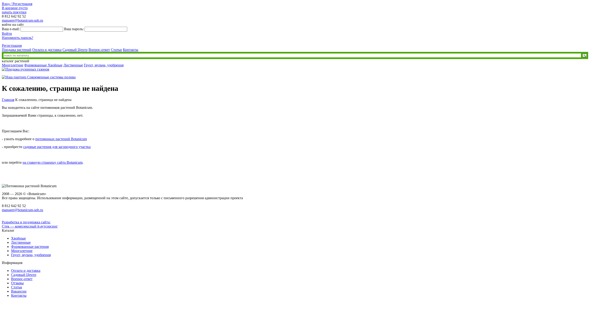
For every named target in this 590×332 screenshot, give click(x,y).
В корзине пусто (15, 8)
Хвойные (55, 65)
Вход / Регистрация (17, 4)
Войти (7, 34)
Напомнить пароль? (17, 38)
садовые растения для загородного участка (57, 147)
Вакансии (19, 291)
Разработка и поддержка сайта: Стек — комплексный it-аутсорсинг (30, 224)
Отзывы (17, 283)
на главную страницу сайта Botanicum (53, 162)
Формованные (36, 65)
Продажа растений (16, 50)
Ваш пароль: (74, 29)
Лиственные (73, 65)
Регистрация (12, 45)
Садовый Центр (75, 50)
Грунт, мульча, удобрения (104, 65)
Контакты (130, 50)
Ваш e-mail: (11, 29)
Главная (8, 100)
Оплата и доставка (47, 50)
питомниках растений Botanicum (61, 139)
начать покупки (14, 12)
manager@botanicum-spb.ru (22, 20)
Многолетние (12, 65)
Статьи (116, 50)
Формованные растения (30, 247)
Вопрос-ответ (99, 50)
